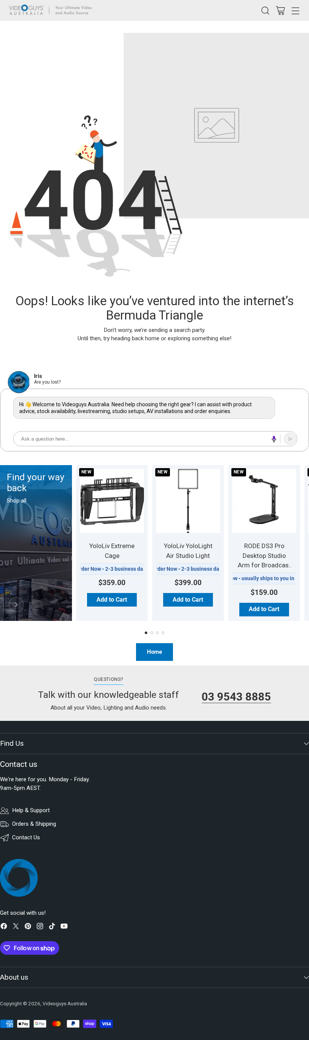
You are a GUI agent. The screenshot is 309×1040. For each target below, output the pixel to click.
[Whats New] (16, 604)
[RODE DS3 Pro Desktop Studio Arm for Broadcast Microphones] (264, 501)
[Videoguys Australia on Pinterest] (27, 927)
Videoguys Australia (65, 1003)
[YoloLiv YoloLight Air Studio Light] (188, 501)
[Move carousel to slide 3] (157, 632)
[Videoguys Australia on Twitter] (15, 927)
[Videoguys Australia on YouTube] (64, 927)
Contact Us (26, 837)
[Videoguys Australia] (52, 10)
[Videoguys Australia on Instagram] (39, 927)
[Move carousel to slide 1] (146, 632)
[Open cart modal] (280, 10)
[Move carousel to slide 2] (151, 632)
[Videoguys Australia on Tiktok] (52, 927)
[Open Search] (265, 10)
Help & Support (31, 810)
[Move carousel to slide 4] (163, 632)
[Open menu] (295, 10)
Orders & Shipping (34, 823)
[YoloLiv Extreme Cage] (112, 501)
